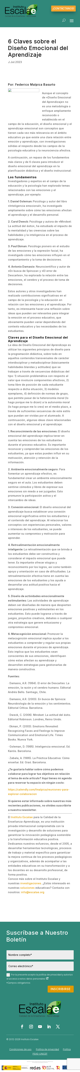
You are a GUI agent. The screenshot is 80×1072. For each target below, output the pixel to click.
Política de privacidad (47, 1049)
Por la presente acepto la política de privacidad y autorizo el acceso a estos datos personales (40, 976)
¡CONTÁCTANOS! (63, 8)
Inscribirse (61, 989)
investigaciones (30, 883)
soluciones (27, 887)
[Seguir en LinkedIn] (49, 1026)
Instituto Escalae (22, 817)
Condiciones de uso (20, 1049)
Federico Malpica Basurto (35, 84)
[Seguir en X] (58, 1026)
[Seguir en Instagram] (31, 1026)
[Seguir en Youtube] (40, 1026)
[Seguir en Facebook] (22, 1026)
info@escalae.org (32, 892)
